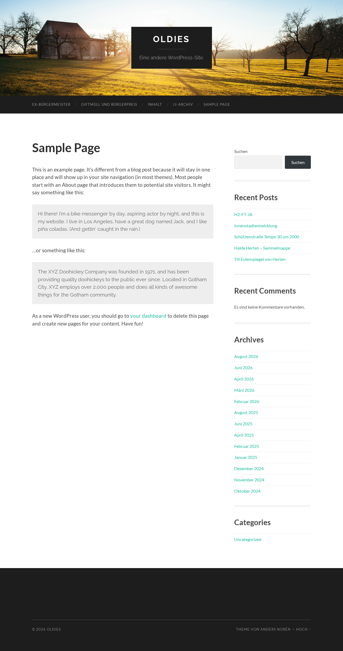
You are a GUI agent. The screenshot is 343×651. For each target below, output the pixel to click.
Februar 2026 (246, 401)
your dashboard (148, 316)
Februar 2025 (246, 446)
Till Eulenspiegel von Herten (260, 259)
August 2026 (246, 356)
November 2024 (249, 479)
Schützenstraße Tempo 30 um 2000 (266, 236)
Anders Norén (275, 629)
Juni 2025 (243, 423)
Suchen (241, 151)
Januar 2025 (245, 457)
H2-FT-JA (243, 214)
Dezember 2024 (249, 468)
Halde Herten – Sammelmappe (262, 247)
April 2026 (244, 378)
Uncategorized (247, 539)
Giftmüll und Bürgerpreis (109, 104)
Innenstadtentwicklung (255, 225)
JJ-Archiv (183, 104)
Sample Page (217, 104)
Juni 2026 (243, 367)
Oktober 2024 (247, 490)
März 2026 (244, 390)
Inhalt (155, 104)
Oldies (171, 39)
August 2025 (246, 412)
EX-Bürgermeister (51, 104)
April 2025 (244, 434)
